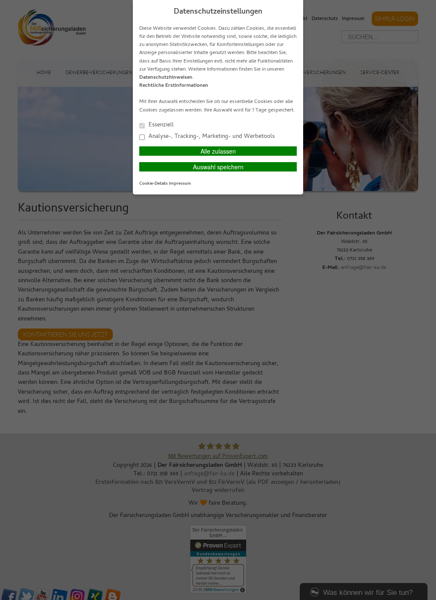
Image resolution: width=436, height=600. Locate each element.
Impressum (180, 183)
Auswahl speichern (218, 167)
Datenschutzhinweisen (165, 78)
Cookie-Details (153, 183)
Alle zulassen (218, 151)
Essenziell (160, 125)
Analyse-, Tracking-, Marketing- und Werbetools (211, 136)
